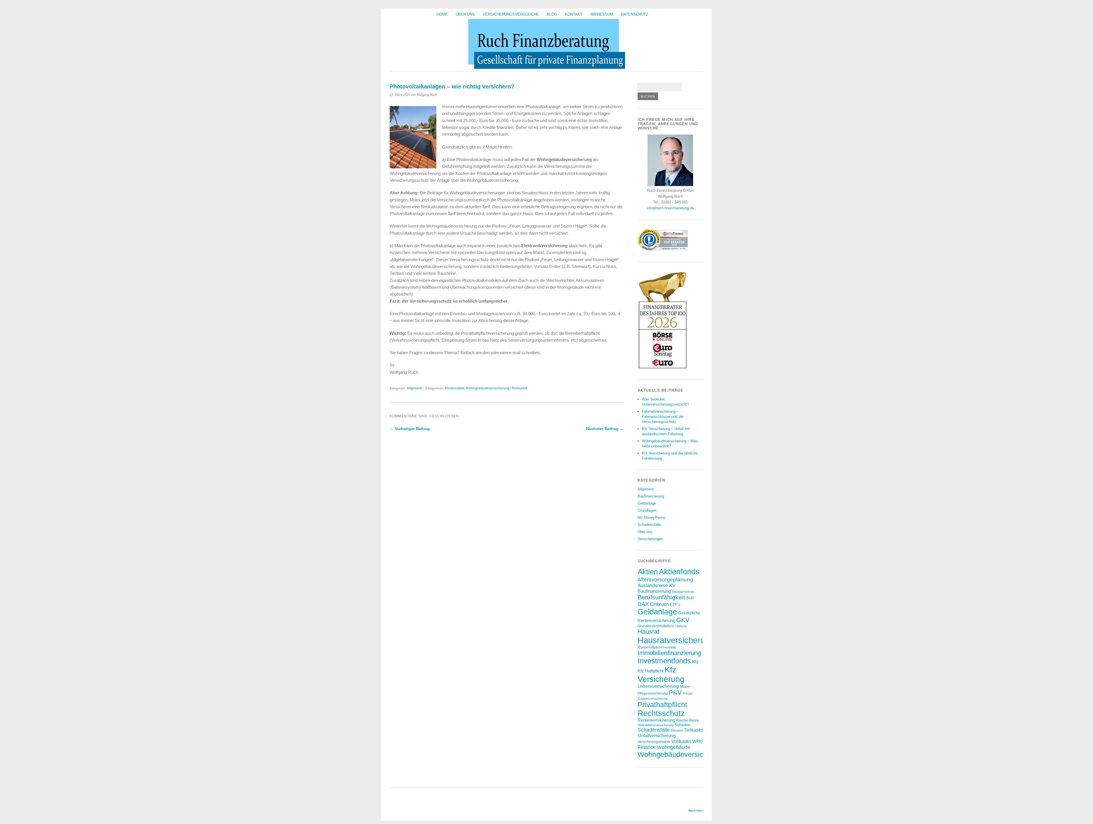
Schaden (683, 724)
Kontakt (573, 14)
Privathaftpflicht (662, 705)
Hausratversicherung (676, 640)
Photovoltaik (454, 388)
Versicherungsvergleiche (511, 14)
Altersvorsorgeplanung (665, 579)
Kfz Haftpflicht (650, 671)
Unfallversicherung (657, 735)
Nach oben (696, 810)
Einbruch (659, 604)
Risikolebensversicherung (655, 725)
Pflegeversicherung (653, 693)
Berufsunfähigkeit (661, 597)
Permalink (519, 388)
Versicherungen (650, 539)
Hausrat (648, 631)
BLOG (552, 14)
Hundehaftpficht (650, 647)
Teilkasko (693, 729)
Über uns (465, 14)
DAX (643, 604)
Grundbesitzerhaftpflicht (656, 626)
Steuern (677, 730)
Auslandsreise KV (656, 585)
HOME (442, 14)
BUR (690, 598)
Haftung (680, 626)
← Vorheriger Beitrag (410, 428)
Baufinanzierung (651, 496)
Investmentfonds (664, 661)
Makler (685, 686)
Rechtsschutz (661, 713)
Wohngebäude (673, 747)
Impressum (601, 14)
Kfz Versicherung (661, 674)
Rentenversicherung (656, 720)
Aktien (648, 571)
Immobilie (669, 647)
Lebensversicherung (658, 686)
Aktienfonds (679, 571)
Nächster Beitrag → (605, 428)
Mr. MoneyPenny (651, 517)
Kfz (695, 661)
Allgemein (414, 388)
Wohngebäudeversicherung (487, 388)
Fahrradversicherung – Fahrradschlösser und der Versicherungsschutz (663, 416)
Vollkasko (681, 741)
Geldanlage (647, 503)
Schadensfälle (649, 525)
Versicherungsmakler (654, 742)
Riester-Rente (687, 720)
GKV (683, 619)
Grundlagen (647, 510)
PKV (675, 692)
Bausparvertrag (683, 591)
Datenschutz (634, 14)
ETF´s (675, 604)
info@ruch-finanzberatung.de (670, 208)
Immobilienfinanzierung (669, 652)
